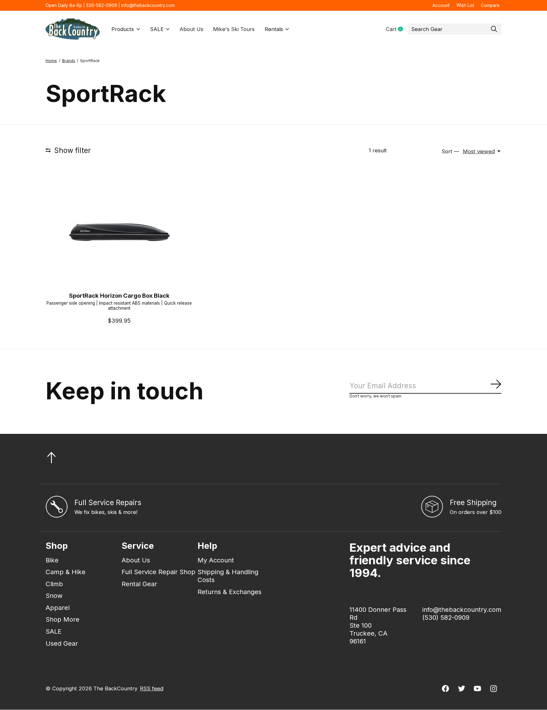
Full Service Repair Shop (158, 572)
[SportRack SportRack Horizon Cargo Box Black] (119, 231)
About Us (191, 29)
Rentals (274, 29)
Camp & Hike (65, 572)
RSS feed (151, 688)
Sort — (450, 151)
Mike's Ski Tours (234, 29)
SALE (157, 29)
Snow (54, 595)
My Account (216, 560)
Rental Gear (139, 584)
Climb (54, 584)
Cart (397, 29)
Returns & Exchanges (229, 592)
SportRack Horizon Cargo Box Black (119, 295)
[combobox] (454, 29)
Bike (52, 560)
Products (122, 29)
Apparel (58, 608)
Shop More (62, 619)
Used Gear (62, 643)
